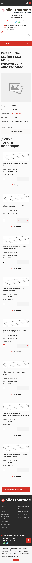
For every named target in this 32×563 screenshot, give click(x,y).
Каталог (3, 506)
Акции (3, 509)
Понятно (16, 560)
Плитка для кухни (22, 514)
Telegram (16, 22)
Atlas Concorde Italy (22, 509)
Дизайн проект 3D (6, 519)
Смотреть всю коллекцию (13, 489)
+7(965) (16, 17)
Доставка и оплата (6, 524)
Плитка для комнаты (23, 517)
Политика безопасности (7, 530)
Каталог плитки (13, 49)
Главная (3, 49)
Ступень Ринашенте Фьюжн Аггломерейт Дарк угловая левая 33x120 (14, 372)
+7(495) (16, 15)
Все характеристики (6, 127)
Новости (3, 511)
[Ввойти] (19, 3)
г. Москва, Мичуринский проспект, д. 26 (17, 25)
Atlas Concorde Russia (23, 506)
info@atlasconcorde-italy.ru (17, 20)
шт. (4, 178)
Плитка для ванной (22, 511)
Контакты (4, 527)
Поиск (29, 35)
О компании (4, 521)
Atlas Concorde (16, 113)
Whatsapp (18, 22)
